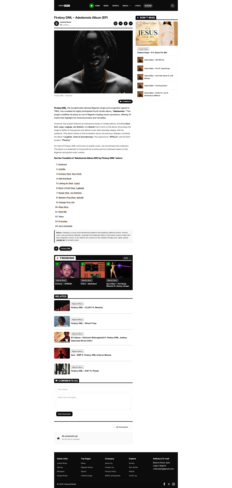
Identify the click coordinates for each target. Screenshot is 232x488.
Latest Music (62, 463)
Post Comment (64, 414)
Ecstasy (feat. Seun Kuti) (69, 174)
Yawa (61, 216)
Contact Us (109, 467)
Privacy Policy (110, 471)
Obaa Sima (63, 207)
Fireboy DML (65, 249)
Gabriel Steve (65, 22)
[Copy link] (131, 23)
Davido (131, 463)
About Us (108, 463)
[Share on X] (121, 23)
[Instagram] (173, 484)
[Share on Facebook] (126, 23)
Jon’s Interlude (65, 226)
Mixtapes (60, 471)
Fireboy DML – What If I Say (84, 323)
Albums (148, 6)
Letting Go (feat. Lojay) (69, 183)
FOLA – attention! (89, 284)
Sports (115, 6)
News (106, 6)
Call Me (61, 169)
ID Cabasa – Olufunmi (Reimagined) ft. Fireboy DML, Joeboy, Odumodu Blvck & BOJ (99, 339)
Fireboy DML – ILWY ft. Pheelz (85, 371)
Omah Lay (133, 476)
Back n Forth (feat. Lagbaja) (71, 188)
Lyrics (138, 6)
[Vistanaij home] (64, 5)
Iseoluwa (62, 164)
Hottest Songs (86, 476)
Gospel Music (62, 476)
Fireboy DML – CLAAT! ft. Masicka (87, 307)
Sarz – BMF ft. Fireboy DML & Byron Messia (91, 355)
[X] (168, 484)
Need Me (62, 212)
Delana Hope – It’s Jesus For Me (152, 52)
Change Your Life (66, 202)
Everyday (62, 221)
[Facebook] (164, 484)
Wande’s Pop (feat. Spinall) (70, 197)
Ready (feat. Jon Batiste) (70, 193)
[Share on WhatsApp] (115, 23)
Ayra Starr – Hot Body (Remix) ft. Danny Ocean (117, 285)
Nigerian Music (61, 280)
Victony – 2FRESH (63, 284)
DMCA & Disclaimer (112, 476)
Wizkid (131, 471)
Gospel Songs (143, 49)
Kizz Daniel (133, 467)
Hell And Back (64, 178)
